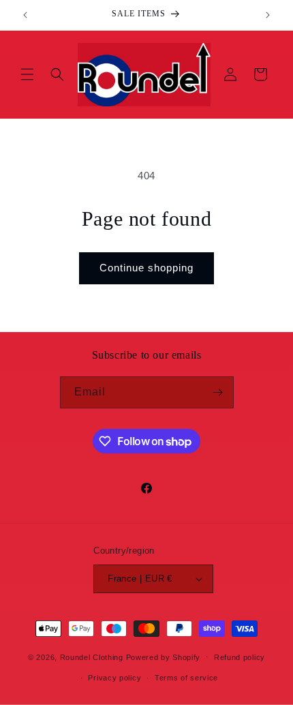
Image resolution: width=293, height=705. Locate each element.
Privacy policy (114, 678)
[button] (27, 74)
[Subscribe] (218, 392)
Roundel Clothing (91, 656)
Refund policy (239, 657)
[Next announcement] (268, 15)
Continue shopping (146, 267)
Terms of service (186, 678)
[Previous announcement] (25, 15)
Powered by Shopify (163, 656)
